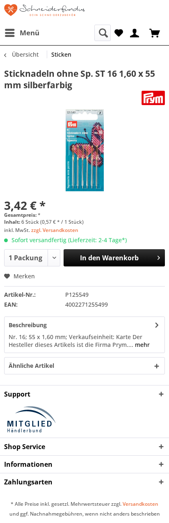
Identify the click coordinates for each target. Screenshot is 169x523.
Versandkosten (140, 503)
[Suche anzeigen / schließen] (102, 33)
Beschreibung (28, 325)
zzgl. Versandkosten (54, 230)
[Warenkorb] (155, 32)
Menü (29, 32)
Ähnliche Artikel (31, 365)
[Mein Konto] (135, 32)
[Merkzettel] (118, 32)
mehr (141, 345)
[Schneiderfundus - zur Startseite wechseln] (44, 12)
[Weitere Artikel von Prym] (153, 98)
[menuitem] (21, 33)
